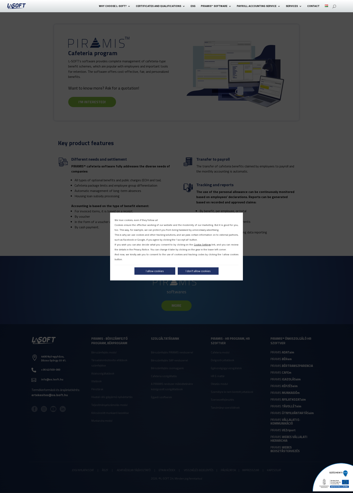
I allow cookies (155, 271)
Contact (313, 6)
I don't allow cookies (198, 271)
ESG (193, 6)
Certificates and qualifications (158, 6)
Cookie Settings (202, 245)
